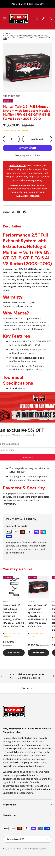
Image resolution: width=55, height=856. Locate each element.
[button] (50, 18)
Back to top (27, 688)
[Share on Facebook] (19, 212)
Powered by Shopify (38, 849)
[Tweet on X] (13, 212)
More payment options (27, 155)
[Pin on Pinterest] (25, 212)
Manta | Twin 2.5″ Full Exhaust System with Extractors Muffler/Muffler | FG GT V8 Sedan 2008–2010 (37, 616)
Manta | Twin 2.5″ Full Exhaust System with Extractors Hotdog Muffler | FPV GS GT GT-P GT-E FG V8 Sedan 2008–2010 (27, 37)
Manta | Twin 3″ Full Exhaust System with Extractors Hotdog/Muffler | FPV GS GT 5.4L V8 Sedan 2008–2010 (13, 616)
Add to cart (37, 139)
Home (5, 33)
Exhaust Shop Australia (19, 849)
